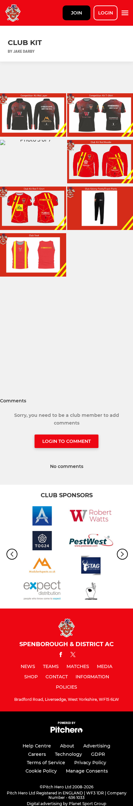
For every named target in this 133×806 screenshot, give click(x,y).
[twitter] (73, 655)
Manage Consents (87, 771)
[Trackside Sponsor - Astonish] (42, 517)
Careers (37, 754)
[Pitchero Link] (66, 731)
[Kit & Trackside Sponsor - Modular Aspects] (42, 566)
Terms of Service (46, 762)
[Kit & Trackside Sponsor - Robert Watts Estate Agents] (91, 517)
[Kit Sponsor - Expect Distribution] (42, 591)
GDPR (98, 754)
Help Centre (37, 746)
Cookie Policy (41, 771)
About (67, 746)
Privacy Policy (90, 762)
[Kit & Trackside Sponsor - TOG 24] (42, 542)
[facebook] (60, 655)
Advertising (96, 746)
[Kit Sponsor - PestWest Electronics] (91, 542)
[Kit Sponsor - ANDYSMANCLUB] (91, 591)
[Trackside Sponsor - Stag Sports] (91, 566)
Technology (68, 754)
